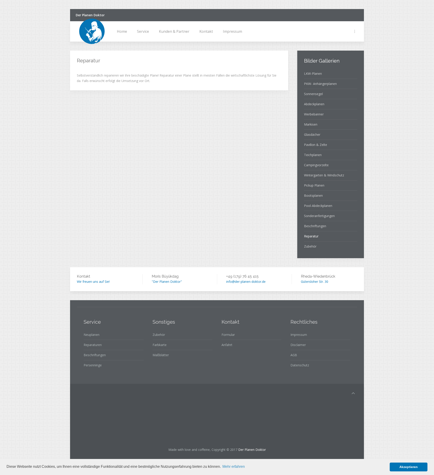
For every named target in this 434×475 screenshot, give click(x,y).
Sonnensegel (313, 94)
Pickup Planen (314, 185)
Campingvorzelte (316, 165)
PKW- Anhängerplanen (320, 84)
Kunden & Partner (174, 31)
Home (122, 31)
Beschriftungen (315, 226)
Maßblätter (161, 355)
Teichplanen (313, 155)
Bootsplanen (313, 195)
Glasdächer (312, 134)
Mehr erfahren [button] (233, 466)
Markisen (310, 124)
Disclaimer (298, 345)
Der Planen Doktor (90, 15)
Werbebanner (314, 114)
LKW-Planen (313, 73)
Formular (228, 334)
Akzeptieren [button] (408, 467)
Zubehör (310, 246)
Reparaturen (93, 345)
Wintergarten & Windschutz (324, 175)
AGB (293, 355)
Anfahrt (227, 345)
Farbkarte (160, 345)
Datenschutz (299, 365)
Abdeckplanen (314, 104)
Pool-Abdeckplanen (318, 206)
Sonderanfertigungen (319, 216)
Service (143, 31)
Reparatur (311, 236)
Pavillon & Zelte (315, 145)
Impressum (232, 31)
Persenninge (93, 365)
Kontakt (206, 31)
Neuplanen (91, 334)
